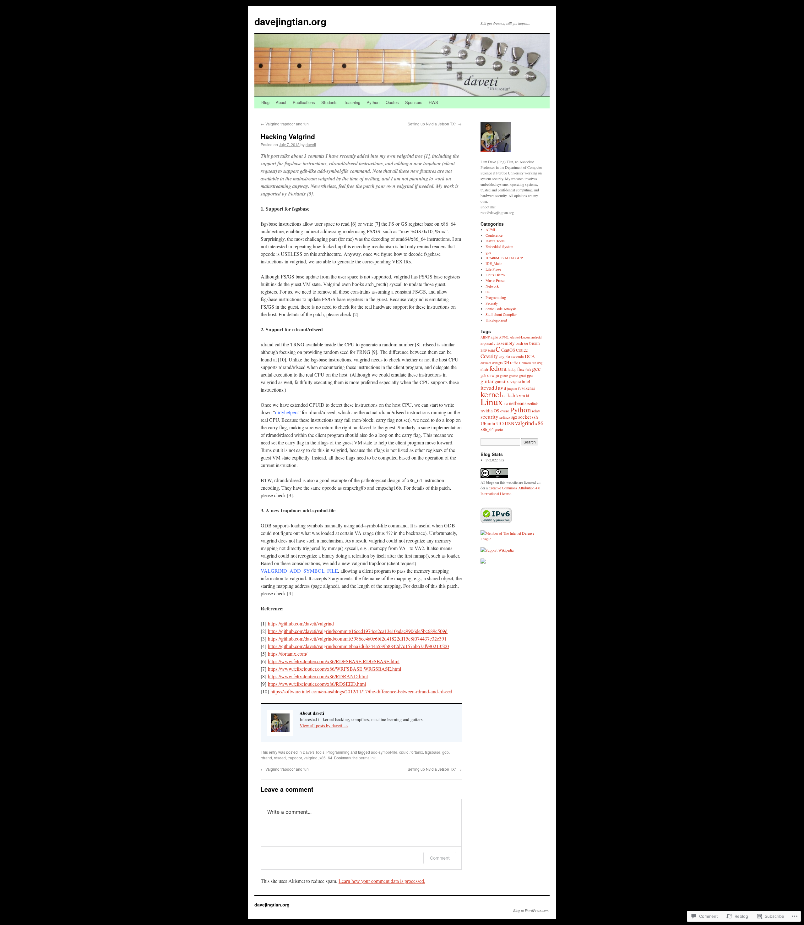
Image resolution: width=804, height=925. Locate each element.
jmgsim (512, 388)
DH (506, 362)
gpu (488, 252)
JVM (521, 388)
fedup (512, 369)
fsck (528, 369)
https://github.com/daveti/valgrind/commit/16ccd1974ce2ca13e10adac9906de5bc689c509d (358, 631)
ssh (535, 417)
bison (534, 343)
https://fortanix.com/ (287, 653)
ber (526, 343)
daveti (311, 144)
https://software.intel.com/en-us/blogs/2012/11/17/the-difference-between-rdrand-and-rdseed (361, 691)
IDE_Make (494, 263)
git (497, 375)
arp (483, 343)
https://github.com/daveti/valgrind (301, 623)
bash (519, 343)
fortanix (416, 752)
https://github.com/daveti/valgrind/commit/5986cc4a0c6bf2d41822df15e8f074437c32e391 (357, 638)
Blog (265, 102)
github (504, 375)
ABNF (485, 337)
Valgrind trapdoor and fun (285, 123)
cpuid (404, 752)
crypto (504, 356)
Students (329, 102)
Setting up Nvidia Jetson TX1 (435, 123)
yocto (499, 429)
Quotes (392, 102)
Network (492, 286)
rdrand (266, 757)
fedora (498, 368)
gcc (536, 368)
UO (500, 423)
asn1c (491, 343)
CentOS (508, 350)
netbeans (517, 403)
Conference (494, 235)
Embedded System (499, 246)
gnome (513, 375)
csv (513, 357)
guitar (487, 381)
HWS (433, 102)
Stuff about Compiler (501, 314)
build (491, 350)
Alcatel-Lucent (520, 337)
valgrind (311, 757)
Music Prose (495, 280)
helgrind (515, 382)
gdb (445, 752)
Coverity (489, 356)
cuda (520, 356)
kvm (520, 395)
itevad (487, 387)
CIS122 (522, 350)
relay (536, 411)
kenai (530, 388)
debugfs (497, 363)
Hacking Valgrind (288, 136)
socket (524, 417)
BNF (484, 350)
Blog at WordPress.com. (531, 910)
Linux (492, 401)
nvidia (487, 410)
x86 (539, 423)
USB (509, 423)
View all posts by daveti (324, 726)
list (506, 404)
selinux (504, 417)
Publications (304, 102)
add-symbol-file (384, 752)
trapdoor (295, 757)
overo (504, 411)
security (489, 416)
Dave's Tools (313, 752)
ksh (511, 395)
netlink (532, 403)
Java (500, 387)
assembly (506, 343)
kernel (491, 394)
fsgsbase (432, 752)
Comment (440, 858)
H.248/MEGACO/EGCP (504, 257)
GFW (491, 375)
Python (373, 102)
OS (488, 291)
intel (526, 381)
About (281, 102)
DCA (530, 356)
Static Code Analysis (501, 308)
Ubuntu (488, 423)
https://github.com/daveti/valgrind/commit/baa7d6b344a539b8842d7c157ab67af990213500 (358, 646)
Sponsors (413, 102)
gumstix (502, 381)
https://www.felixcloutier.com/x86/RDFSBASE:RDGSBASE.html (333, 661)
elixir (484, 369)
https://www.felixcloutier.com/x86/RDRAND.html (318, 676)
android (536, 337)
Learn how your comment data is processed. (382, 881)
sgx (514, 417)
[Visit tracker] (483, 561)
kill (504, 396)
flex (520, 369)
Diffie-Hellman (520, 363)
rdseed (280, 757)
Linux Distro (495, 274)
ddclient (486, 363)
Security (492, 303)
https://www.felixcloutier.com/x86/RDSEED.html (317, 683)
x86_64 (325, 757)
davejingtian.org (290, 21)
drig (539, 363)
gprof (522, 375)
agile (494, 337)
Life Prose (493, 269)
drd (534, 363)
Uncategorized (496, 319)
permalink (367, 757)
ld (527, 396)
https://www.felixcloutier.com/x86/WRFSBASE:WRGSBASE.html (334, 668)
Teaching (352, 102)
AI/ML (491, 229)
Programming (338, 752)
